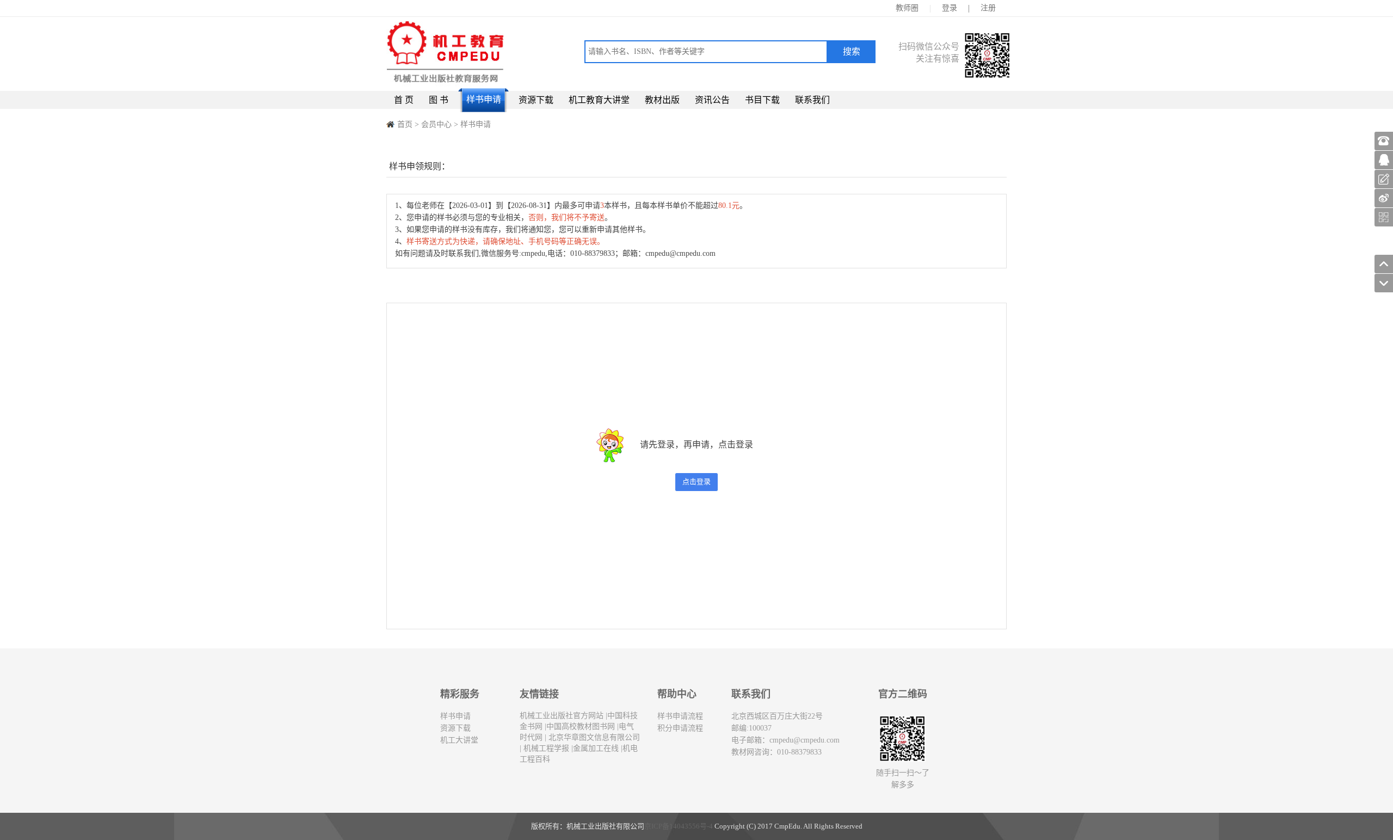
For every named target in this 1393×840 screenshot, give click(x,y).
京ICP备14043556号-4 (678, 826)
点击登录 (696, 481)
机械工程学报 (545, 748)
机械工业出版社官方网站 (561, 716)
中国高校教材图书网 (580, 726)
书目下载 (762, 100)
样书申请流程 (680, 716)
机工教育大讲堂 (599, 100)
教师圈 (907, 8)
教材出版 (662, 100)
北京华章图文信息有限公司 (593, 737)
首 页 (404, 100)
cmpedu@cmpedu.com (804, 740)
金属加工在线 (596, 748)
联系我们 (812, 100)
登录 (949, 8)
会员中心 (436, 124)
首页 (404, 124)
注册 (988, 8)
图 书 (438, 100)
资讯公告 (712, 100)
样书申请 (483, 99)
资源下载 (536, 100)
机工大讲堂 (459, 740)
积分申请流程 (680, 728)
